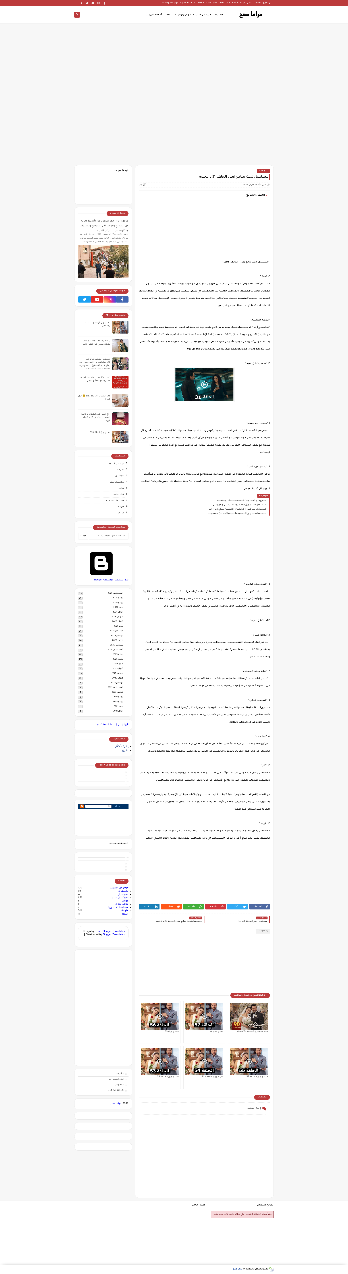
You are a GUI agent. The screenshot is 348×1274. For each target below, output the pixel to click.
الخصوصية (118, 1085)
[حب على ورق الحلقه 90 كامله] (249, 1016)
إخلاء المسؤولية (116, 1079)
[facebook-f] (103, 857)
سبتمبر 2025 (116, 645)
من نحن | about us (263, 3)
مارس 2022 (117, 692)
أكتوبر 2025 (117, 640)
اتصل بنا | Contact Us (242, 3)
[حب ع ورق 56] (160, 1016)
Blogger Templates (114, 934)
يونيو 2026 (118, 603)
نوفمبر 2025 (117, 636)
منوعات (263, 171)
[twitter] (87, 3)
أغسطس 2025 (115, 650)
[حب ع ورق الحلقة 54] (204, 1061)
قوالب (122, 488)
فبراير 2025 (117, 678)
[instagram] (98, 3)
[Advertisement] (174, 69)
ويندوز (121, 513)
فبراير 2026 (117, 622)
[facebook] (104, 3)
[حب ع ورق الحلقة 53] (160, 1061)
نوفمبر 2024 (117, 683)
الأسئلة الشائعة (116, 1090)
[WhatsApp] (75, 3)
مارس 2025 (117, 673)
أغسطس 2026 (115, 593)
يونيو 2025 (118, 659)
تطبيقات (218, 15)
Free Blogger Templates (111, 931)
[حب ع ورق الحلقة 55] (249, 1061)
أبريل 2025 (118, 669)
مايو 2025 (118, 664)
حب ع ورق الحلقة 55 (257, 1077)
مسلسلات (170, 15)
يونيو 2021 (118, 702)
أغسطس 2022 (115, 687)
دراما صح (116, 1103)
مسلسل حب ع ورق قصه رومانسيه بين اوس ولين (239, 505)
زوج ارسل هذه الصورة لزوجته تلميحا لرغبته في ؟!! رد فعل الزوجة (95, 417)
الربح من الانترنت (202, 15)
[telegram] (81, 3)
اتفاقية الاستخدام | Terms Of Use (214, 3)
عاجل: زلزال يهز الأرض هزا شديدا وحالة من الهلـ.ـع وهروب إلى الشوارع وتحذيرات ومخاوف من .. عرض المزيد (104, 226)
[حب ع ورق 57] (204, 1016)
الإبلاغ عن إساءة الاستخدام (113, 724)
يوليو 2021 (118, 697)
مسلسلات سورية (115, 501)
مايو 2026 (118, 607)
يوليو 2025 (118, 654)
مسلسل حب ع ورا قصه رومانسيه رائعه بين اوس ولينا (237, 513)
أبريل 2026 (118, 612)
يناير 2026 (118, 626)
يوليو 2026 (118, 598)
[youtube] (92, 3)
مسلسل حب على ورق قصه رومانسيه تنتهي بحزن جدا (237, 509)
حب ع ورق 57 (216, 1031)
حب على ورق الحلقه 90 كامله (252, 1031)
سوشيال (120, 476)
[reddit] (103, 867)
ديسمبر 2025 (116, 631)
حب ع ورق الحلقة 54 (212, 1077)
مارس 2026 (117, 617)
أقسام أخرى (155, 15)
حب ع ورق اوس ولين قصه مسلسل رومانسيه (241, 500)
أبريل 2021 (118, 711)
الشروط (120, 1074)
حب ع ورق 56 (172, 1031)
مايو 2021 (118, 706)
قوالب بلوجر (184, 15)
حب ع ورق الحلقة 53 (168, 1077)
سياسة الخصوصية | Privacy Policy (179, 3)
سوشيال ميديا (117, 482)
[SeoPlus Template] (271, 1269)
